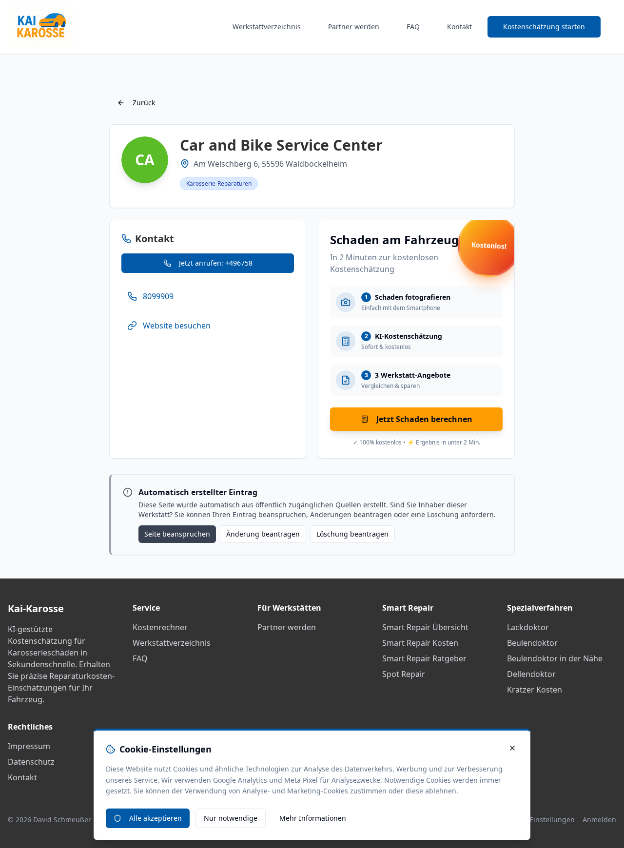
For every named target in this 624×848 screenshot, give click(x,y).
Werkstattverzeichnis (267, 26)
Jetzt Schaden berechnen (424, 419)
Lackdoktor (528, 627)
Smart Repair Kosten (420, 642)
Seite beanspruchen (177, 534)
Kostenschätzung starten (544, 26)
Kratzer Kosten (534, 689)
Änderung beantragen (263, 534)
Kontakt (459, 26)
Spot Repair (403, 674)
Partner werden (353, 26)
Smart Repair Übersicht (425, 627)
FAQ (413, 26)
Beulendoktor (532, 642)
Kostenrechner (160, 627)
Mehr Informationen (312, 818)
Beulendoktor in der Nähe (555, 658)
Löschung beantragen (352, 534)
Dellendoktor (531, 674)
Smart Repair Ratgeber (424, 658)
